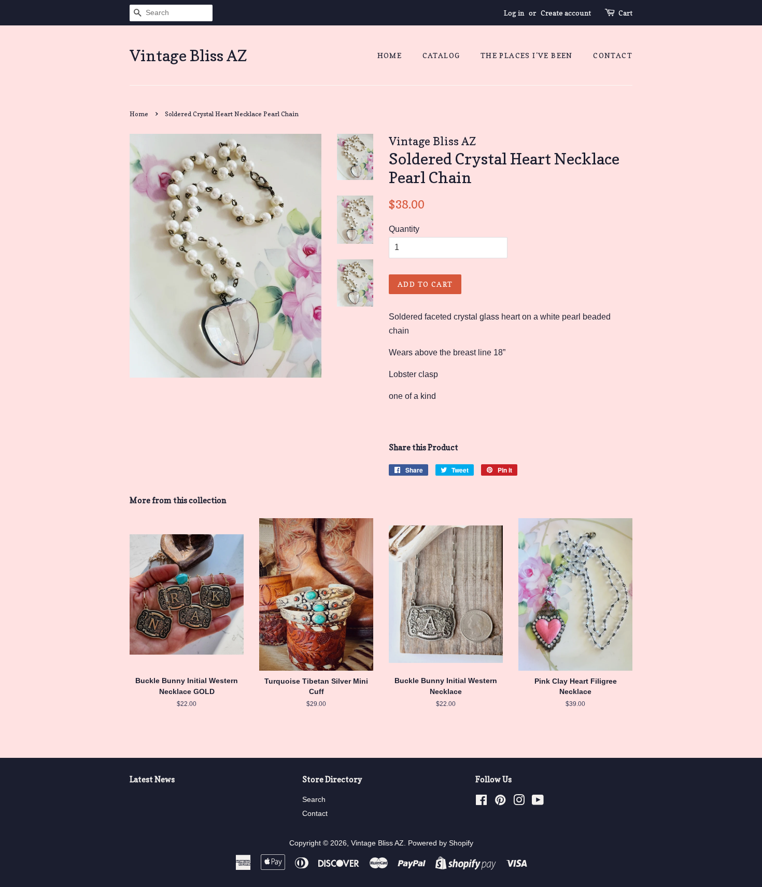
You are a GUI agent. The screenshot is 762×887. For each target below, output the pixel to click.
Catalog (441, 55)
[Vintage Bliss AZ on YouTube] (538, 802)
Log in (514, 12)
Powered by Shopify (440, 843)
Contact (612, 55)
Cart (625, 12)
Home (389, 55)
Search (314, 799)
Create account (566, 12)
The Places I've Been (527, 55)
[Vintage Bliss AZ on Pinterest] (500, 802)
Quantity (404, 229)
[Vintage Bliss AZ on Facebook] (481, 802)
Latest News (152, 779)
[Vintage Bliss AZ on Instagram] (519, 802)
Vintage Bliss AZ (188, 55)
